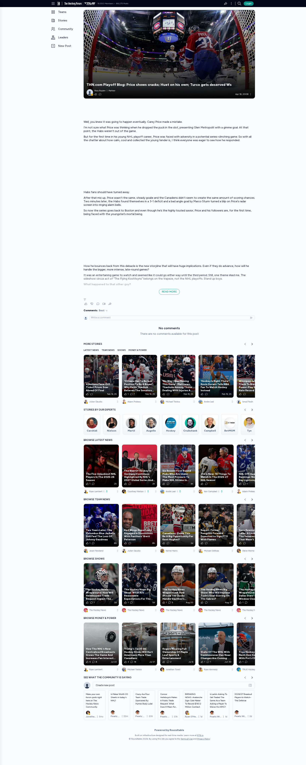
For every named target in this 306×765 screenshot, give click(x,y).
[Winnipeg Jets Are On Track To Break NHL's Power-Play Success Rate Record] (254, 376)
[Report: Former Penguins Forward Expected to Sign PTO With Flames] (216, 525)
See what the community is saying (107, 677)
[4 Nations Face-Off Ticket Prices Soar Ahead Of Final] (101, 376)
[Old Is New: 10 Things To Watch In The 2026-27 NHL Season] (216, 466)
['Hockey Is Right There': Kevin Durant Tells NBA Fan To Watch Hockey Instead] (216, 376)
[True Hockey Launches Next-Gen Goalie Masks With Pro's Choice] (254, 644)
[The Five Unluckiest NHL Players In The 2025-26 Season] (101, 466)
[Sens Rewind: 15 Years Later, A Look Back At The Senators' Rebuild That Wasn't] (254, 525)
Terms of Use (187, 739)
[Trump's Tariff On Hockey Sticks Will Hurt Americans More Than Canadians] (139, 644)
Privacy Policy (203, 739)
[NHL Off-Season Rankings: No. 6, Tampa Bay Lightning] (254, 466)
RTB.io (200, 735)
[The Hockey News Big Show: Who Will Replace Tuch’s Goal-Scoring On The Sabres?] (216, 584)
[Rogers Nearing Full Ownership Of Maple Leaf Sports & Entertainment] (177, 644)
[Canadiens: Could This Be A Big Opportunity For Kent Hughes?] (177, 525)
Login (248, 3)
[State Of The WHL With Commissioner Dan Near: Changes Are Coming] (216, 644)
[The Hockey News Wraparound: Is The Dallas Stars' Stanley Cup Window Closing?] (254, 584)
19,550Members (105, 3)
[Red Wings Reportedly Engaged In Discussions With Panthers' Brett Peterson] (139, 525)
